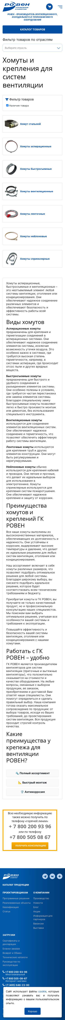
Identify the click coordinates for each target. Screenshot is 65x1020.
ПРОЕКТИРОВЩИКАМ (15, 892)
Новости (38, 902)
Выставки (38, 927)
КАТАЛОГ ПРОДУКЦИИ (16, 884)
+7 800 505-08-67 (16, 978)
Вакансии (38, 923)
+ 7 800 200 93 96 (30, 826)
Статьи (6, 911)
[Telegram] (45, 876)
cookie (42, 991)
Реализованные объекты (17, 902)
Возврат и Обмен (12, 953)
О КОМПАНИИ (41, 892)
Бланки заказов (11, 948)
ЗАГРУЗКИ (9, 935)
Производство (41, 898)
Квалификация (11, 907)
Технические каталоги (15, 957)
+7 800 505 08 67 (30, 837)
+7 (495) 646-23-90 (17, 985)
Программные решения (16, 898)
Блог (36, 907)
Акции (36, 911)
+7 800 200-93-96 (16, 971)
